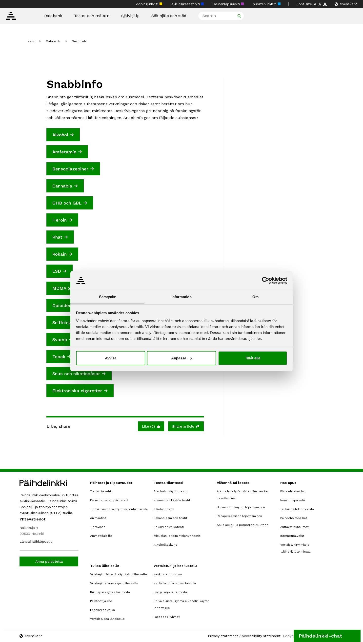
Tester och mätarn (91, 16)
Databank (53, 16)
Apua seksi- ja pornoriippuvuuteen (242, 525)
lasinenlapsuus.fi (227, 4)
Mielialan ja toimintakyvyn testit (177, 536)
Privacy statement (223, 636)
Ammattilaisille (101, 536)
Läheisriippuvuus (102, 610)
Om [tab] (255, 296)
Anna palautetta (49, 561)
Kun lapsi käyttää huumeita (110, 592)
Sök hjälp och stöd (168, 16)
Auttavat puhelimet (294, 527)
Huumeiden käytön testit (172, 500)
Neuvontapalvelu (292, 500)
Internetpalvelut (292, 536)
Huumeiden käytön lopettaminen (241, 507)
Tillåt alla (252, 358)
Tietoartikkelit (100, 491)
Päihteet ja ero (101, 601)
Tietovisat (97, 527)
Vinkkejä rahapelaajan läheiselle (114, 583)
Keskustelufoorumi (168, 574)
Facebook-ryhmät (167, 617)
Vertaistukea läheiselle (107, 619)
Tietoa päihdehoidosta (297, 509)
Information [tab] (181, 296)
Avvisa (110, 358)
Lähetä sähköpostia (36, 541)
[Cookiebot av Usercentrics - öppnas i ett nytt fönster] (265, 280)
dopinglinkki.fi (148, 4)
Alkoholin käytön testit (170, 491)
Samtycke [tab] (107, 296)
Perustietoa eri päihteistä (109, 500)
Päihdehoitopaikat (293, 518)
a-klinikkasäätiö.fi (186, 4)
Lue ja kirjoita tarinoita (170, 592)
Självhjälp (130, 16)
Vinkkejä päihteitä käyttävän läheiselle (118, 574)
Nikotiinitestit (163, 509)
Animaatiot (98, 518)
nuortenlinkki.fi (265, 4)
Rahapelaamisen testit (170, 518)
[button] (327, 636)
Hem (30, 41)
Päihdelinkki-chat (293, 491)
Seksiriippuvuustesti (169, 527)
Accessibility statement (261, 636)
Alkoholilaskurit (165, 544)
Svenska (346, 4)
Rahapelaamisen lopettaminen (239, 516)
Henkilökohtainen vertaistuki (175, 583)
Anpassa (178, 358)
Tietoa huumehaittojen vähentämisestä (119, 509)
